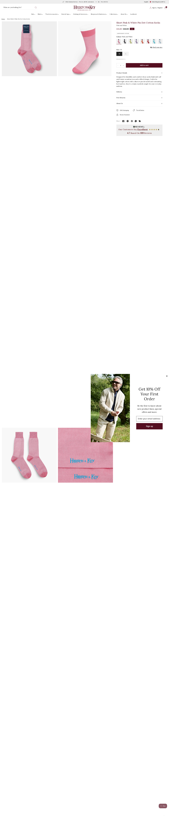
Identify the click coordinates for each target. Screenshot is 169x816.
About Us (123, 14)
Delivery (119, 92)
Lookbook (133, 14)
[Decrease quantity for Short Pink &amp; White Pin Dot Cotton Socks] (117, 65)
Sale (32, 14)
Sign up (149, 426)
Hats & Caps (65, 14)
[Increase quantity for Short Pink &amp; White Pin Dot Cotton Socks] (123, 65)
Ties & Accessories (51, 14)
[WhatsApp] (136, 121)
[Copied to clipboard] (140, 121)
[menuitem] (33, 14)
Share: (118, 121)
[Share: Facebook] (123, 121)
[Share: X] (128, 121)
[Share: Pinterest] (132, 121)
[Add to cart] (144, 65)
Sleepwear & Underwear (98, 14)
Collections (113, 14)
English (146, 2)
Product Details (121, 73)
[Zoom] (29, 224)
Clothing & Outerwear (80, 14)
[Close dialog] (166, 376)
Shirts (40, 14)
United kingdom (158, 2)
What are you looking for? (12, 7)
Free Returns (120, 98)
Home (3, 19)
